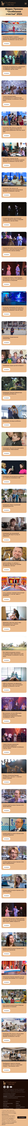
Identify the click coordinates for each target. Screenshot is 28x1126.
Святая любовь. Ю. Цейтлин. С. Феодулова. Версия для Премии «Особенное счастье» (12, 564)
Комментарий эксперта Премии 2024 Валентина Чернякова (13, 949)
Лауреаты (5, 1101)
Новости (18, 1101)
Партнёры (18, 1105)
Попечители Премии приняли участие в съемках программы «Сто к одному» (13, 977)
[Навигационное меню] (26, 3)
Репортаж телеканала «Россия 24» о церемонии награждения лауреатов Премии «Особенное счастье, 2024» (13, 309)
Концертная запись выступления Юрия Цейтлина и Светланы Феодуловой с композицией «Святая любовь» (14, 249)
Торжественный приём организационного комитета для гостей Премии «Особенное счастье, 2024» (13, 98)
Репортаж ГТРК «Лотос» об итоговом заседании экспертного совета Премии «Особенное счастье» (13, 1035)
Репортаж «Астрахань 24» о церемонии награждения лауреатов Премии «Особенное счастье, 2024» (14, 68)
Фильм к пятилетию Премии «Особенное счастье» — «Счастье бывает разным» (12, 777)
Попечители (6, 1106)
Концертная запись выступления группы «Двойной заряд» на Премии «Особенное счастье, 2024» (13, 220)
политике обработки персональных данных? (9, 1123)
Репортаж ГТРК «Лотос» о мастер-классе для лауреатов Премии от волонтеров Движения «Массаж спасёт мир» (14, 129)
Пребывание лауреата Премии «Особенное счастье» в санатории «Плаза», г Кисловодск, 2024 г (12, 1065)
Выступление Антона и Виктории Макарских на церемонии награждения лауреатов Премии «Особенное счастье (12, 715)
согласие (11, 1118)
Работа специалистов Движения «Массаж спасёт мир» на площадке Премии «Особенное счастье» (13, 685)
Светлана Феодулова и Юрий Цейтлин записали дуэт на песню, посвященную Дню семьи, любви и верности (14, 920)
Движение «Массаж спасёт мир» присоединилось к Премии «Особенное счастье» (12, 624)
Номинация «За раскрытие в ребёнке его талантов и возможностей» (13, 477)
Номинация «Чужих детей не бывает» (13, 365)
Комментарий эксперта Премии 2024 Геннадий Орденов (13, 834)
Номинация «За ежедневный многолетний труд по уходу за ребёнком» (11, 535)
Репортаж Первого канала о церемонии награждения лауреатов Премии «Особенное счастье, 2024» (13, 38)
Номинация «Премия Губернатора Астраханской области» (12, 393)
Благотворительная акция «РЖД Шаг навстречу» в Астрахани (13, 1006)
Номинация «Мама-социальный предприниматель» (11, 505)
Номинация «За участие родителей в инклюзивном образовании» (13, 448)
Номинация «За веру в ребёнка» (12, 421)
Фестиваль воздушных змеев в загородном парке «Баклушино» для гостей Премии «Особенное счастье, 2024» (13, 654)
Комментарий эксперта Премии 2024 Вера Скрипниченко (13, 862)
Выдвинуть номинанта (8, 1108)
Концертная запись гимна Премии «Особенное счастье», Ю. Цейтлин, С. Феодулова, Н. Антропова (13, 279)
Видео (17, 1103)
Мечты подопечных (20, 1106)
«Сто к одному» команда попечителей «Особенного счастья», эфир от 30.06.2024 (13, 594)
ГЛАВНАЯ (5, 1100)
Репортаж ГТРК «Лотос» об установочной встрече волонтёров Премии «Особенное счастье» (13, 190)
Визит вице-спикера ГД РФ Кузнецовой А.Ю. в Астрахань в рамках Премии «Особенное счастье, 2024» (13, 160)
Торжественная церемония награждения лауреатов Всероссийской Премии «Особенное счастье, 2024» (13, 746)
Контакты (18, 1108)
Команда (5, 1105)
